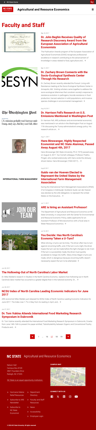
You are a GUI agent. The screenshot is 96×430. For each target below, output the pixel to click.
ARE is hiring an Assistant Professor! (64, 207)
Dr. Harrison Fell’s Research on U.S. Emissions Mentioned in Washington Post (67, 114)
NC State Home (12, 2)
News (32, 407)
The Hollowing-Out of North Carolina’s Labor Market (35, 272)
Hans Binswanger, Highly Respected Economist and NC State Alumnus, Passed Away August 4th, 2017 (67, 144)
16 (47, 337)
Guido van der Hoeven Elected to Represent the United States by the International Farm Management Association (63, 177)
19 (61, 337)
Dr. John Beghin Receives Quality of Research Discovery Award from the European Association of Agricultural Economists (64, 42)
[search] (92, 2)
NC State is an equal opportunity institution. (25, 380)
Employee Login (36, 416)
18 (56, 337)
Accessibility (35, 412)
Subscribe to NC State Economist (15, 410)
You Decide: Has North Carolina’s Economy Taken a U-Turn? (62, 237)
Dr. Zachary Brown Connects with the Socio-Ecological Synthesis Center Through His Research (64, 75)
